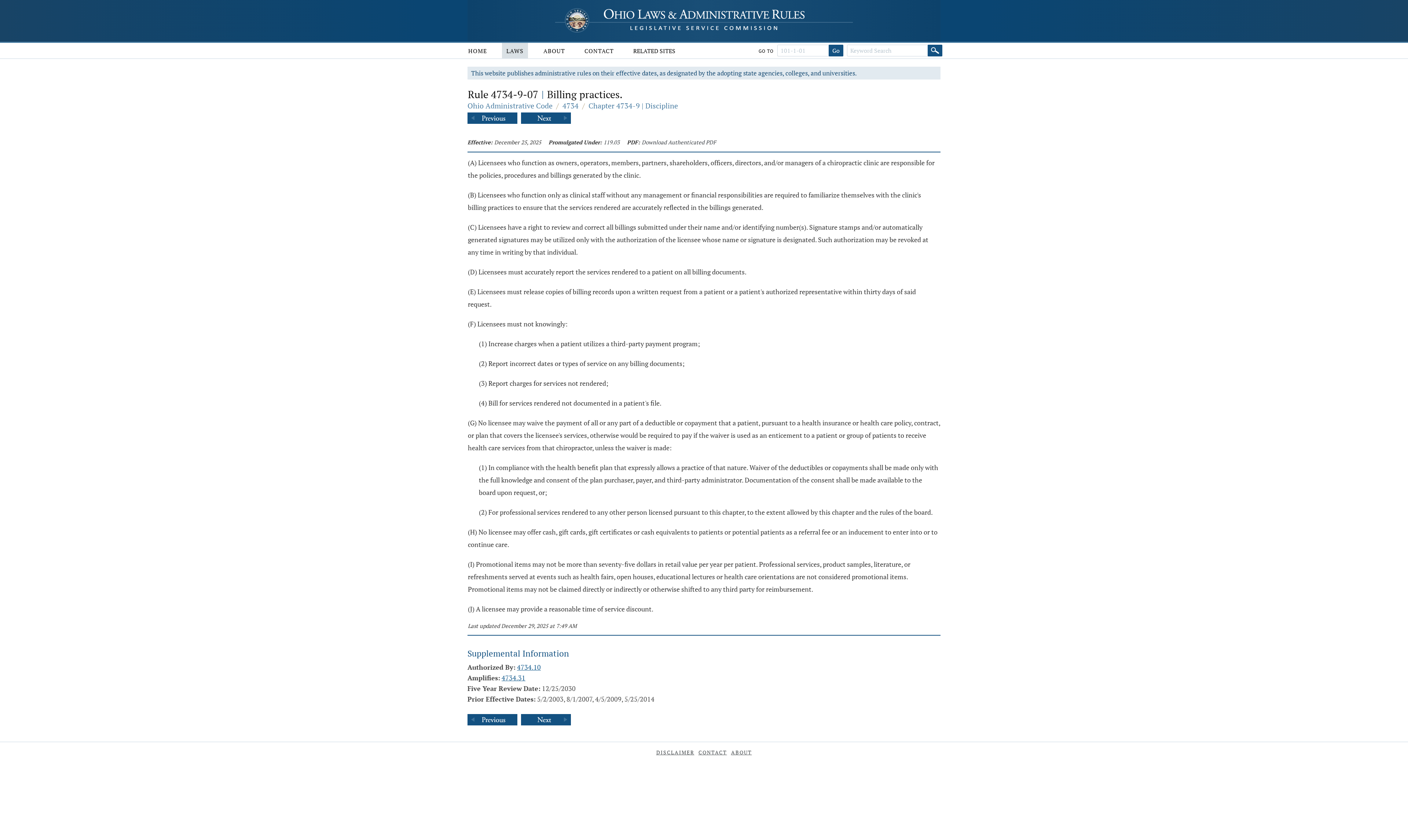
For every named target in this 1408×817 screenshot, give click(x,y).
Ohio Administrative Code (510, 106)
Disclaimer (675, 752)
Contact (599, 51)
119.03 (612, 142)
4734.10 (529, 667)
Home (477, 51)
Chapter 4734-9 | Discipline (633, 106)
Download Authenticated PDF (679, 142)
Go (836, 51)
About (554, 51)
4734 (570, 106)
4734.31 (513, 677)
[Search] (935, 50)
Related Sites (654, 51)
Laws (515, 51)
